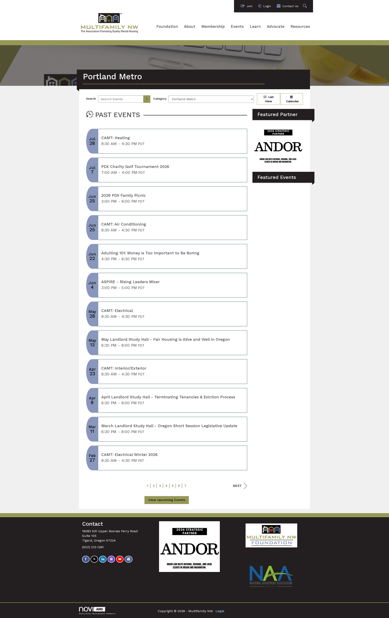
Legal (219, 611)
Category (160, 98)
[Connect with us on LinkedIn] (103, 559)
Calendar (291, 101)
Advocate (275, 26)
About (189, 26)
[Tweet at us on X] (94, 559)
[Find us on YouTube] (120, 559)
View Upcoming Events (166, 500)
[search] (146, 99)
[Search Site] (305, 6)
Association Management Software (97, 613)
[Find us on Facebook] (86, 559)
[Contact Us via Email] (129, 559)
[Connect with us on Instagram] (111, 559)
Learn (255, 26)
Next (237, 486)
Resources (300, 26)
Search (91, 98)
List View (269, 99)
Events (237, 26)
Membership (213, 26)
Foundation (167, 26)
